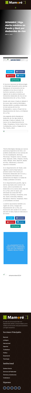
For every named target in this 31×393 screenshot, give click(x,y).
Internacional (6, 343)
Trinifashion (6, 349)
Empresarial (6, 355)
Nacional (5, 337)
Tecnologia (6, 359)
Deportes (5, 346)
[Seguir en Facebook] (4, 387)
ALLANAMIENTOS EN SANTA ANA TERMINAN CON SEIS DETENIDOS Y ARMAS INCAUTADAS (15, 247)
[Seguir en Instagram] (11, 387)
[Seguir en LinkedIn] (15, 387)
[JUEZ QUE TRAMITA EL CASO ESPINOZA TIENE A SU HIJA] (15, 289)
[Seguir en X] (8, 387)
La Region (6, 340)
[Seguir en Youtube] (19, 387)
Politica (5, 352)
